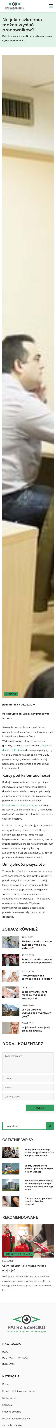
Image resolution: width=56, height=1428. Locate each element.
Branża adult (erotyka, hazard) (19, 1390)
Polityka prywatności (15, 1357)
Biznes (5, 1384)
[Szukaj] (50, 1126)
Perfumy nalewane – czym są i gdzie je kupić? (37, 977)
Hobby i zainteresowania (16, 1418)
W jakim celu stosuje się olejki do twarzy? (36, 1029)
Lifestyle (11, 694)
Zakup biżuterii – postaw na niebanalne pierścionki (37, 961)
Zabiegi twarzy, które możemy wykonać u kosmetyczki (34, 995)
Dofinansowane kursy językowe (20, 804)
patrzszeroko (10, 704)
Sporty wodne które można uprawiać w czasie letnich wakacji (39, 1168)
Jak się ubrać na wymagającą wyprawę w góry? (36, 1013)
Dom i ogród (9, 1397)
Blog (5, 1351)
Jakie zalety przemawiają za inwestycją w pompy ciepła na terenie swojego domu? (39, 1185)
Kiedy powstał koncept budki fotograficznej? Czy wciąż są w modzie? (39, 1152)
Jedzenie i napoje (12, 1425)
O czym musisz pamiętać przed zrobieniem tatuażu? (38, 1201)
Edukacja (7, 1404)
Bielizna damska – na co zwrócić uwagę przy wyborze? (37, 944)
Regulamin (8, 1364)
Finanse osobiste (11, 1411)
